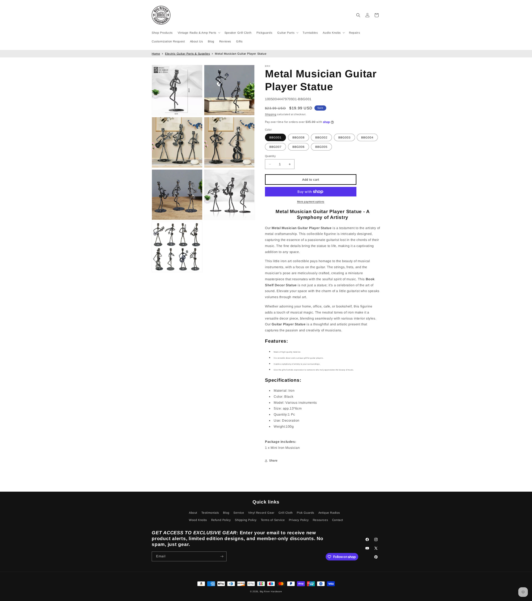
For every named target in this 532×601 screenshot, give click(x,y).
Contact (337, 520)
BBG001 (275, 137)
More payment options (310, 201)
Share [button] (273, 460)
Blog (226, 512)
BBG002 (321, 137)
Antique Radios (329, 512)
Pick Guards (305, 512)
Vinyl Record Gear (261, 512)
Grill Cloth (285, 512)
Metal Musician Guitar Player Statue (240, 53)
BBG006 (298, 146)
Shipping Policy (246, 520)
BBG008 (298, 137)
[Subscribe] (221, 556)
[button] (198, 32)
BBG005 (321, 146)
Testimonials (210, 512)
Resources (320, 520)
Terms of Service (273, 520)
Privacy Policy (299, 520)
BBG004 (367, 137)
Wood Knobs (198, 520)
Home (156, 53)
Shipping (270, 114)
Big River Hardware (271, 591)
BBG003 (344, 137)
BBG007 (275, 146)
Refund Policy (221, 520)
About (193, 512)
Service (238, 512)
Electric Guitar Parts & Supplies (187, 53)
